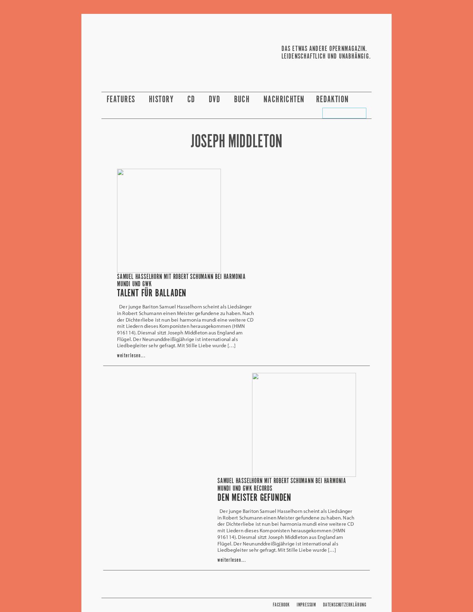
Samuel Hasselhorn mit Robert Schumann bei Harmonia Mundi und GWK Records (281, 485)
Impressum (306, 605)
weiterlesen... (131, 355)
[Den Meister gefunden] (304, 474)
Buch (243, 100)
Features (122, 100)
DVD (216, 100)
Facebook (281, 605)
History (162, 100)
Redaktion (333, 100)
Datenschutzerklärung (344, 605)
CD (192, 100)
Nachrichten (284, 100)
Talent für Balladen (151, 293)
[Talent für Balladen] (169, 270)
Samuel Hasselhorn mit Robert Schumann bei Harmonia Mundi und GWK (181, 281)
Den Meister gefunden (254, 498)
